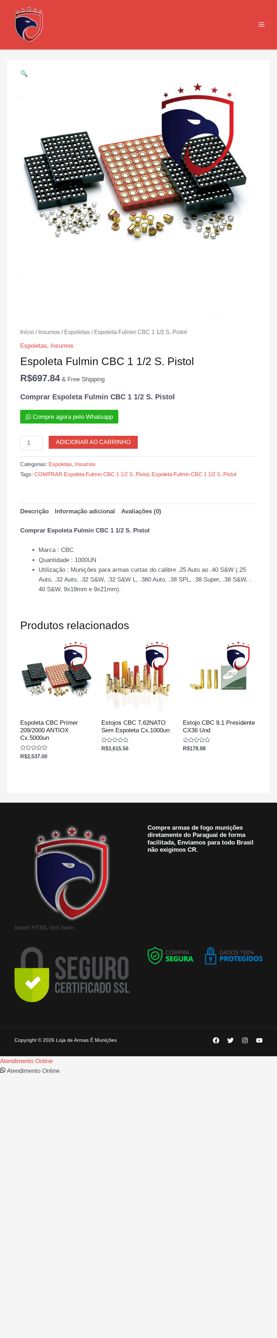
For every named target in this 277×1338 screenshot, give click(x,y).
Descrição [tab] (34, 511)
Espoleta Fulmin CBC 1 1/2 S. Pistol (193, 474)
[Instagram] (245, 1040)
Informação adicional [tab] (85, 511)
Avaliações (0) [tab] (141, 511)
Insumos (49, 332)
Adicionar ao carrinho (93, 442)
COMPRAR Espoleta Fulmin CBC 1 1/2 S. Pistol (91, 474)
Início (27, 332)
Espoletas (77, 332)
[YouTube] (259, 1040)
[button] (24, 73)
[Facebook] (216, 1040)
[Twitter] (230, 1040)
